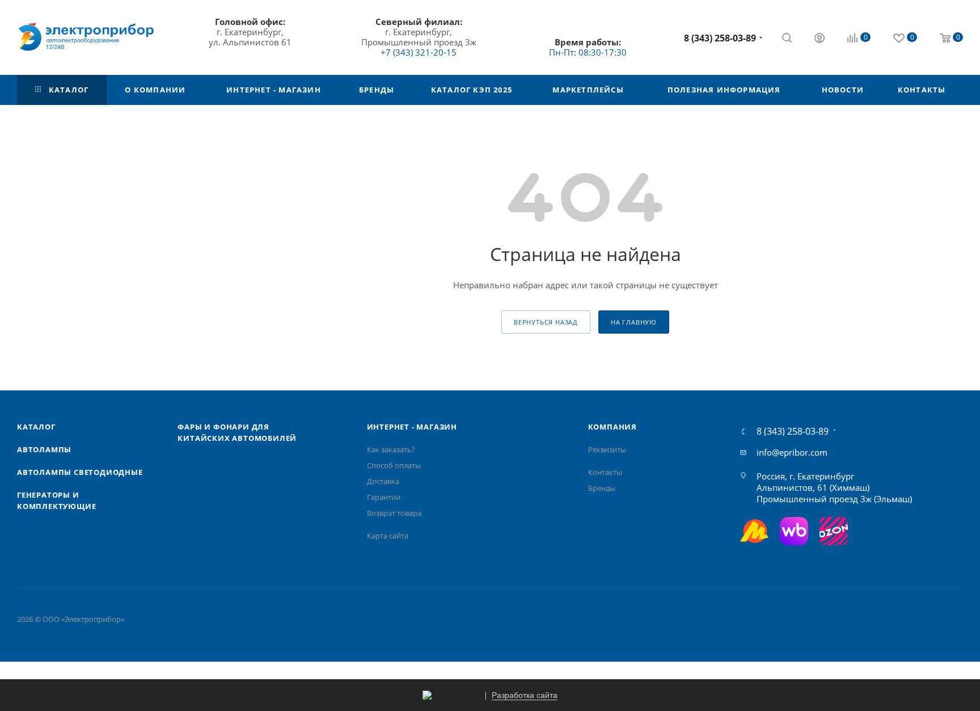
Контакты (605, 472)
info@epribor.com (792, 452)
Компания (612, 427)
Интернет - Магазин (412, 427)
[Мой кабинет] (819, 39)
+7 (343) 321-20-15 (419, 52)
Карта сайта (387, 536)
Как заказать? (391, 449)
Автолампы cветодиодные (80, 472)
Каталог (36, 427)
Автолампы (44, 449)
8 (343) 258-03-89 (720, 38)
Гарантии (383, 497)
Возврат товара (394, 513)
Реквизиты (607, 449)
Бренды (601, 488)
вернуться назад (546, 322)
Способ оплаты (394, 465)
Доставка (383, 481)
